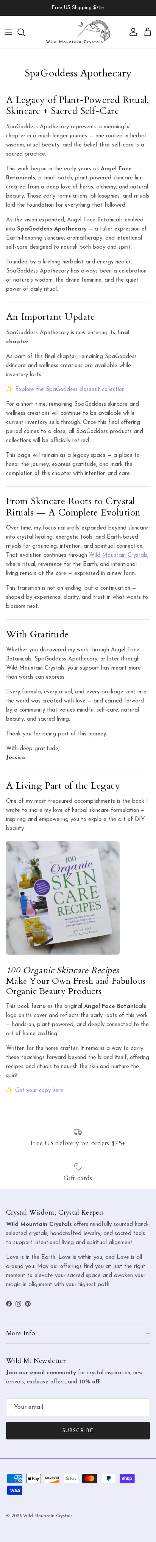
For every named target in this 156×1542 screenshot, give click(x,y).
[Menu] (8, 32)
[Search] (25, 32)
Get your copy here (39, 1090)
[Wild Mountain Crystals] (78, 32)
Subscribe (77, 1430)
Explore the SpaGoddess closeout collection (70, 390)
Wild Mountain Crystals (118, 555)
